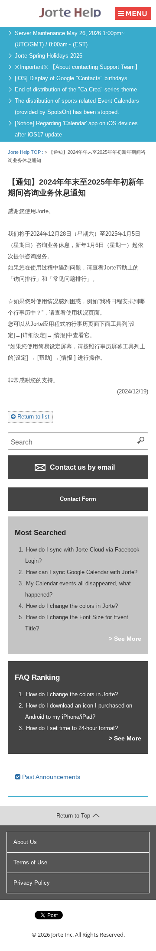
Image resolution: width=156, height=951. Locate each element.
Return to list (32, 416)
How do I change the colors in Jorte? (72, 606)
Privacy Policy (31, 883)
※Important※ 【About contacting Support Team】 (77, 67)
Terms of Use (30, 862)
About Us (25, 842)
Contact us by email (81, 467)
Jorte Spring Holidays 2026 (48, 55)
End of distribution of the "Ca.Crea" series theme (76, 89)
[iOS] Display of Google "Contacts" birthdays (71, 78)
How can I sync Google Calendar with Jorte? (81, 572)
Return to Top (73, 815)
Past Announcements (50, 776)
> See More (125, 638)
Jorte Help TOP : (26, 152)
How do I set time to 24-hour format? (72, 728)
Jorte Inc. (62, 934)
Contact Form (78, 499)
